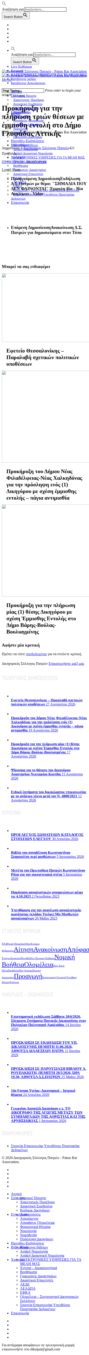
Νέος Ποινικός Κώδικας (41, 958)
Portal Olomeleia (16, 944)
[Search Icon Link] (13, 50)
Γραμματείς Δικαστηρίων (38, 1276)
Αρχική (16, 91)
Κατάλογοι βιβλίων (34, 1247)
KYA (4, 944)
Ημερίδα (25, 958)
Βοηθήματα (28, 1272)
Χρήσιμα (14, 982)
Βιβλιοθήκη (19, 1247)
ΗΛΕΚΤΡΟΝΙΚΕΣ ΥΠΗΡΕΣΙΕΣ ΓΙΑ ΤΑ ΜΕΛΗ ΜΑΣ (49, 157)
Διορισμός (15, 958)
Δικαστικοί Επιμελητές (28, 174)
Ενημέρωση (20, 1214)
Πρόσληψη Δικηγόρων (27, 137)
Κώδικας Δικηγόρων (35, 1210)
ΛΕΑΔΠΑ (28, 1288)
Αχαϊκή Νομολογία (34, 1251)
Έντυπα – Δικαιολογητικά (38, 1268)
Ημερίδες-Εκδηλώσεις (27, 141)
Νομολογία (28, 1231)
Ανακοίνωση (50, 949)
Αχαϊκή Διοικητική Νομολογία (42, 1255)
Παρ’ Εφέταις (25, 970)
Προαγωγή (28, 976)
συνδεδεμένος (36, 654)
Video (28, 944)
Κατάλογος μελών (23, 79)
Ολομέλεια (38, 964)
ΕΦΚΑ (25, 1292)
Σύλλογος (18, 1198)
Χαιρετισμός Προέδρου (37, 1202)
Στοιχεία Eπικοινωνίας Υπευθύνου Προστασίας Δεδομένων (43, 196)
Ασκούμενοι (29, 1218)
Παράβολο (13, 970)
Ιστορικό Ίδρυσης (33, 1198)
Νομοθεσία (28, 1235)
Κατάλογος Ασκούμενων (28, 83)
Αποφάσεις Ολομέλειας (37, 1223)
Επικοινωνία (20, 202)
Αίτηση (24, 949)
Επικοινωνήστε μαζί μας (66, 664)
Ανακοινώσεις (30, 1214)
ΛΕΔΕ (25, 1284)
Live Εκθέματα (21, 66)
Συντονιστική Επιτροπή (54, 977)
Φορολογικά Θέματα (35, 1227)
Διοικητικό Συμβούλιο (36, 1206)
